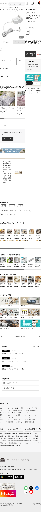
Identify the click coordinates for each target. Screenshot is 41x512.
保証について (18, 438)
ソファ (1, 407)
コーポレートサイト (5, 503)
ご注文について (27, 91)
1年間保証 (33, 436)
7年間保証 (33, 440)
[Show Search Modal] (9, 4)
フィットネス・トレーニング (37, 410)
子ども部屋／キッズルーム (8, 210)
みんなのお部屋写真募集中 (0, 445)
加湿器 (18, 415)
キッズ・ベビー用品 (29, 419)
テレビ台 (10, 417)
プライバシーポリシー (6, 504)
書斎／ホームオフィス (7, 214)
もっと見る (36, 346)
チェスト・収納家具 (12, 419)
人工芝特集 (0, 443)
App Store (30, 83)
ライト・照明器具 (12, 410)
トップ (2, 9)
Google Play (37, 83)
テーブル (2, 419)
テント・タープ (29, 407)
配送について (25, 438)
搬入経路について (18, 433)
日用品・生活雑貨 (29, 421)
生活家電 (3, 206)
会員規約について (18, 440)
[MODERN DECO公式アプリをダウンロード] (33, 77)
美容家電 (18, 412)
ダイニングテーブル (4, 417)
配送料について (33, 91)
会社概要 (19, 503)
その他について (25, 443)
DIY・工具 (27, 417)
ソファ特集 (0, 440)
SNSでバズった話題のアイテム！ (0, 438)
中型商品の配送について (9, 440)
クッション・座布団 (12, 407)
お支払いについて (9, 433)
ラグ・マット (11, 412)
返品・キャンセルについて (18, 436)
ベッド (1, 410)
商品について (25, 433)
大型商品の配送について (9, 438)
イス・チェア (3, 421)
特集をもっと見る (20, 336)
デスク (10, 415)
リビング (20, 206)
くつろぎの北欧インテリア (0, 433)
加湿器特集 (0, 436)
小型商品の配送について (9, 443)
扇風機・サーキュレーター (20, 421)
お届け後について (25, 440)
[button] (39, 237)
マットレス (3, 412)
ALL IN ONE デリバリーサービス (33, 443)
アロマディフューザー (20, 410)
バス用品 (35, 407)
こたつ (18, 419)
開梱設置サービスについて (9, 445)
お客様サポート (9, 388)
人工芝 (26, 412)
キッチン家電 (19, 407)
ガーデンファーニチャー (29, 415)
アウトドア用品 (29, 410)
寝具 (1, 415)
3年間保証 (33, 438)
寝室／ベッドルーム (24, 210)
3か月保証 (33, 433)
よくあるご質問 (39, 91)
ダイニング (10, 9)
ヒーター (18, 417)
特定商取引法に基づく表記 (7, 505)
